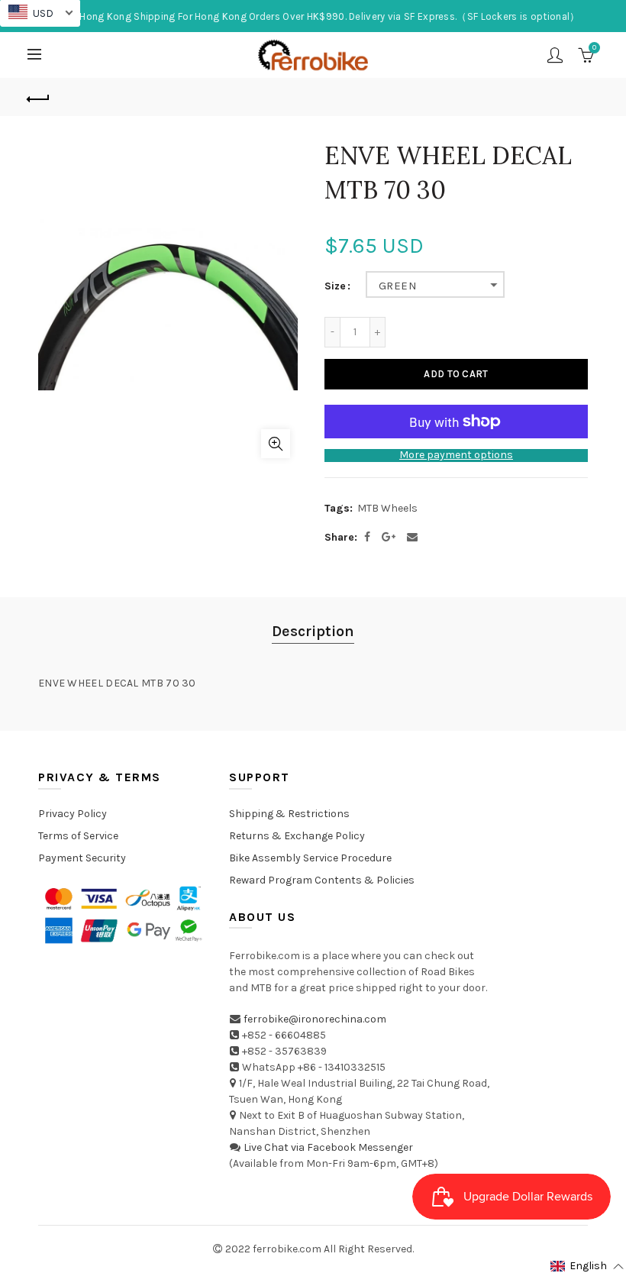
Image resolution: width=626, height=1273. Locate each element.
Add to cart (456, 374)
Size (335, 286)
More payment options (456, 455)
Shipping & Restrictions (289, 813)
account (555, 55)
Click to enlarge (275, 443)
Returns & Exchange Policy (297, 835)
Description (313, 631)
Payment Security (82, 857)
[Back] (39, 97)
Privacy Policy (72, 813)
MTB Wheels (387, 508)
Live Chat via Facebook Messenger (328, 1147)
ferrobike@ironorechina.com (315, 1019)
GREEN (398, 285)
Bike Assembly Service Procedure (310, 857)
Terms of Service (78, 835)
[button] (587, 1266)
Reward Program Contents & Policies (322, 880)
